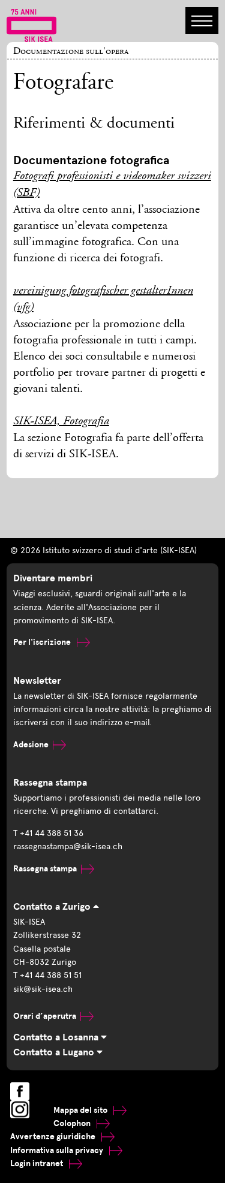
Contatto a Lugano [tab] (55, 1052)
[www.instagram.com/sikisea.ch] (19, 1109)
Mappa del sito (81, 1110)
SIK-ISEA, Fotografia (61, 422)
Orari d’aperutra (44, 1016)
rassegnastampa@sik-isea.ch (67, 846)
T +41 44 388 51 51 (47, 975)
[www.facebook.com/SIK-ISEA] (19, 1091)
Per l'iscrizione (43, 642)
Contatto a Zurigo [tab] (53, 907)
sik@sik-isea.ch (43, 989)
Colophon (72, 1123)
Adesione (31, 745)
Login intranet (37, 1163)
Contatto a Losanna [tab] (57, 1037)
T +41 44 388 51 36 (48, 833)
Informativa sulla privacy (57, 1150)
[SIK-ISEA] (31, 25)
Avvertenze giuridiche (53, 1136)
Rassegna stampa (45, 869)
